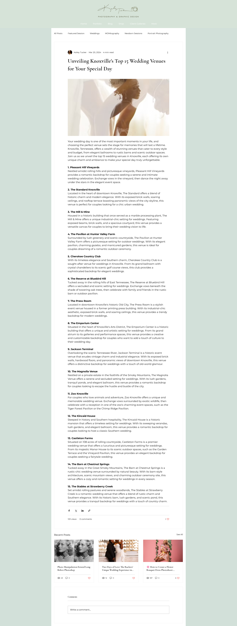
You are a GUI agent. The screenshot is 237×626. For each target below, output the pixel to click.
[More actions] (167, 52)
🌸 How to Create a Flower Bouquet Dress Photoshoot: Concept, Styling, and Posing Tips (162, 568)
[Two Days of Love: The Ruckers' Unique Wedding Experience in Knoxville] (118, 551)
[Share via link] (89, 510)
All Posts (58, 33)
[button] (121, 23)
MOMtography (112, 33)
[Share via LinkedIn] (82, 510)
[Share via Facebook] (69, 510)
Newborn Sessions (133, 33)
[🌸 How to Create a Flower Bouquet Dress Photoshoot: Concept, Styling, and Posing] (163, 551)
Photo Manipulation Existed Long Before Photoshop (73, 568)
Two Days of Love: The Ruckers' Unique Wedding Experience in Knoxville (117, 568)
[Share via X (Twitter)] (75, 510)
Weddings (95, 33)
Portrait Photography (158, 33)
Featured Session (76, 33)
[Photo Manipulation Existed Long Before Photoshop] (74, 551)
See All (180, 534)
